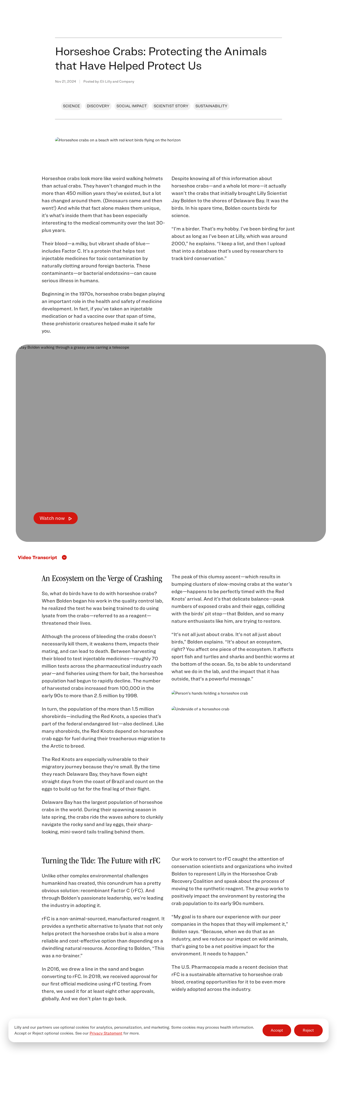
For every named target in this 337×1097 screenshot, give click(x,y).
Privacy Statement (106, 1033)
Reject (308, 1030)
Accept (277, 1030)
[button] (171, 557)
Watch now (52, 518)
